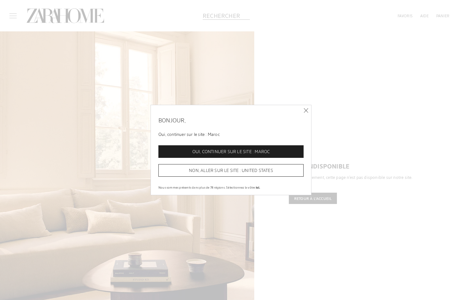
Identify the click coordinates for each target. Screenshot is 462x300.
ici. (258, 187)
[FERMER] (306, 111)
